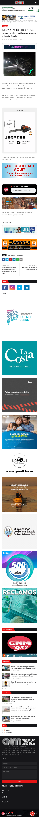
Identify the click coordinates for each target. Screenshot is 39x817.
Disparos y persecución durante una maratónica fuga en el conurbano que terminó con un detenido (23, 667)
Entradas (7, 730)
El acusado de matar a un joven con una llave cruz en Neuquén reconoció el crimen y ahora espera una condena (24, 684)
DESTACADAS (11, 255)
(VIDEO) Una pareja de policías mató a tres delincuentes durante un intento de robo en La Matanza (22, 699)
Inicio (4, 20)
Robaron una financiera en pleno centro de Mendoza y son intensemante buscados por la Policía (24, 675)
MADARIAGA (10, 20)
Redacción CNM (8, 39)
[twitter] (19, 287)
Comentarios (8, 732)
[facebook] (5, 287)
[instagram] (12, 287)
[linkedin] (27, 287)
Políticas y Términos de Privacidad (8, 792)
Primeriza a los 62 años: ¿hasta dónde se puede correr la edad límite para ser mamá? (23, 718)
